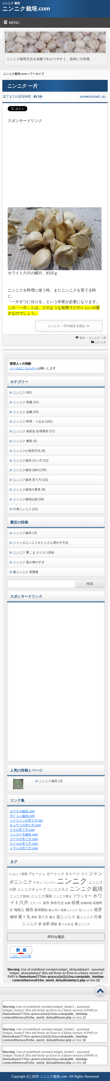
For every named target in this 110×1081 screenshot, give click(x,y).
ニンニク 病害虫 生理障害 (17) (34, 431)
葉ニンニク (84, 917)
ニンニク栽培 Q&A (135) (30, 470)
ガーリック (55, 874)
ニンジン (49, 882)
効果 (67, 903)
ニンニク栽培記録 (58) (28, 499)
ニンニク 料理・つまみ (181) (33, 421)
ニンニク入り (58, 889)
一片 (103, 337)
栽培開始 (41, 910)
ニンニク (94, 337)
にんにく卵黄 (18, 874)
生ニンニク (86, 909)
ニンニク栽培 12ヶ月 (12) (30, 460)
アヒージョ (37, 874)
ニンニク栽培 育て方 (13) (30, 480)
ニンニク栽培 (86, 889)
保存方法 (57, 903)
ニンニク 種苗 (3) (25, 441)
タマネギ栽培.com (22, 811)
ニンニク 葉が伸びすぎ (29, 562)
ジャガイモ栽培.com (24, 834)
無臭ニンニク (69, 909)
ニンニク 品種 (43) (26, 412)
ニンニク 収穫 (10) (26, 402)
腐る (52, 917)
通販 (54, 924)
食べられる (66, 924)
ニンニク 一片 (22, 86)
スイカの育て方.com (24, 843)
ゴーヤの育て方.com (24, 839)
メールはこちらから (23, 368)
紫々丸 (24, 916)
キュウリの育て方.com (25, 825)
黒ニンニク (82, 924)
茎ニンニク (65, 917)
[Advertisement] (55, 160)
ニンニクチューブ (31, 889)
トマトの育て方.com (24, 848)
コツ (84, 874)
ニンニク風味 (41, 896)
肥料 (34, 917)
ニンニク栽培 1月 (25, 533)
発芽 (98, 909)
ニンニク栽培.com (26, 8)
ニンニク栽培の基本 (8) (29, 489)
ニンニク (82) (22, 392)
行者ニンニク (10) (25, 509)
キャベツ (72, 874)
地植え (19, 910)
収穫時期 (86, 903)
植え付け (54, 909)
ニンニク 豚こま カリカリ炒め (33, 552)
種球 (13, 917)
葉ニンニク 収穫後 (25, 572)
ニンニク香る (62, 896)
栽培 (29, 909)
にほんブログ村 (20, 956)
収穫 (75, 902)
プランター (82, 896)
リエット (35, 903)
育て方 (43, 917)
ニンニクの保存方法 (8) (29, 451)
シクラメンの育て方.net (26, 820)
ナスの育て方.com (22, 830)
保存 (46, 903)
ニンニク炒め (20, 896)
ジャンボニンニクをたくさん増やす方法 (40, 542)
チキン (37, 882)
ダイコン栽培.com (22, 816)
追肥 (46, 924)
